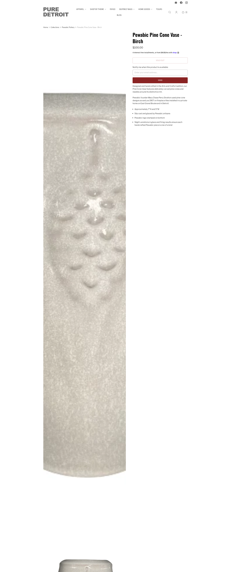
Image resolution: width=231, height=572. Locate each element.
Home (45, 27)
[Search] (169, 12)
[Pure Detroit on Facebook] (181, 2)
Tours (159, 9)
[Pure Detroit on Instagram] (186, 2)
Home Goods (144, 9)
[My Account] (176, 12)
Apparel (80, 9)
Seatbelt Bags (125, 9)
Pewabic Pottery (68, 27)
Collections (55, 27)
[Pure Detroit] (56, 12)
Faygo (112, 9)
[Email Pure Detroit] (176, 2)
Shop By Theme (97, 9)
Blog (119, 15)
